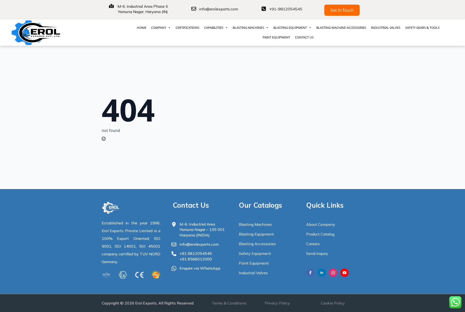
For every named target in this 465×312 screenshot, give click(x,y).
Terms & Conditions (229, 303)
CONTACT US (304, 37)
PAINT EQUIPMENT (276, 37)
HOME (141, 27)
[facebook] (310, 272)
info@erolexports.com (218, 9)
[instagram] (333, 272)
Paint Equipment (254, 263)
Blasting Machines (255, 224)
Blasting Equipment (256, 234)
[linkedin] (322, 272)
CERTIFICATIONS (187, 27)
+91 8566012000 (195, 259)
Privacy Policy (277, 303)
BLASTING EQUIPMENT (290, 27)
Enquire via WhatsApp (199, 268)
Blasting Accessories (257, 243)
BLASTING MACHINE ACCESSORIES (341, 27)
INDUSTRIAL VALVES (385, 27)
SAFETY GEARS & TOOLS (422, 27)
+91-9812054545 (285, 9)
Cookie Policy (333, 303)
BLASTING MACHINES (248, 27)
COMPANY (158, 27)
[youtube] (344, 272)
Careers (313, 243)
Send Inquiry (317, 253)
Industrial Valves (253, 272)
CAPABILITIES (213, 27)
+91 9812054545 (195, 253)
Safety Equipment (255, 253)
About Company (320, 224)
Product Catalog (320, 234)
